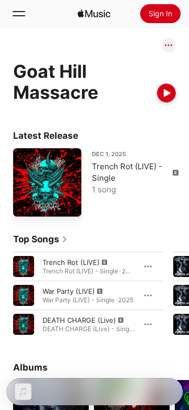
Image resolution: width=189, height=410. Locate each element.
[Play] (166, 93)
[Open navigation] (18, 13)
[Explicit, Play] (23, 266)
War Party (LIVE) (69, 291)
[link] (40, 239)
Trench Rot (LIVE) (71, 262)
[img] (94, 13)
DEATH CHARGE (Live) (79, 320)
